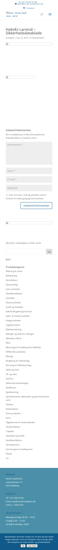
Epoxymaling (12, 284)
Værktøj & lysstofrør (15, 435)
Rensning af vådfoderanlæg (18, 365)
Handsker (10, 298)
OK (23, 546)
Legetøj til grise (13, 325)
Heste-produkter (13, 302)
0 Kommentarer (37, 38)
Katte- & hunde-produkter (18, 316)
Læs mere (32, 546)
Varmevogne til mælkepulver (19, 449)
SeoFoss (9, 378)
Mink (8, 342)
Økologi (9, 356)
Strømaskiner (12, 409)
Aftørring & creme (14, 271)
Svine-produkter (13, 413)
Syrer (8, 417)
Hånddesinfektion (14, 293)
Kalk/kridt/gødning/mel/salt (19, 311)
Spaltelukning (12, 392)
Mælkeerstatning (13, 329)
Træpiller (10, 431)
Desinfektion (12, 280)
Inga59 (11, 38)
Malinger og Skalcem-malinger (20, 333)
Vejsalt (9, 453)
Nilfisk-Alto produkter (16, 351)
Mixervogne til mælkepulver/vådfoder (23, 347)
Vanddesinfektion (14, 440)
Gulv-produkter (13, 289)
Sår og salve (11, 374)
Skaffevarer (11, 387)
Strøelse (9, 404)
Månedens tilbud (13, 338)
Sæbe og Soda (12, 369)
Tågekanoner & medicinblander (20, 422)
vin (7, 458)
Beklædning (11, 275)
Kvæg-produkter (13, 320)
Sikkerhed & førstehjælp (17, 383)
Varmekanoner (13, 444)
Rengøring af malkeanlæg (17, 360)
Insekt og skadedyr (14, 307)
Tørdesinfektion (13, 426)
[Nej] (54, 541)
